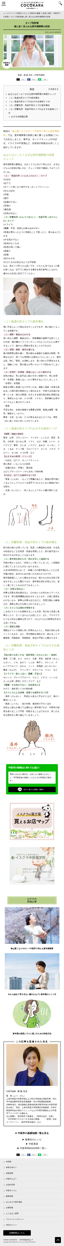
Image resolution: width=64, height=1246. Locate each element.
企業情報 (9, 1208)
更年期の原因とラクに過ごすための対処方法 (32, 1033)
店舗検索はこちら (17, 1233)
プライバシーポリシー (15, 1219)
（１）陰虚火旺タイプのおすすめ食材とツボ (29, 101)
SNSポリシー (11, 1225)
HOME (8, 1162)
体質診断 (9, 1173)
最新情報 (9, 1196)
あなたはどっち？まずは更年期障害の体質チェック (32, 94)
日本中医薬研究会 (25, 1240)
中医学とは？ (11, 1179)
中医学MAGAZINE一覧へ (33, 1148)
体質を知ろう (11, 1167)
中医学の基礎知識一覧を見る (33, 1133)
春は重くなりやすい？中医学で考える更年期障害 (32, 948)
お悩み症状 (10, 1185)
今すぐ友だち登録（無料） (34, 789)
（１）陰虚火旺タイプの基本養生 (23, 98)
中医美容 (33, 1144)
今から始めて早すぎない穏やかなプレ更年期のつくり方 (32, 994)
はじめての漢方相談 (14, 1202)
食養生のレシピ (33, 1139)
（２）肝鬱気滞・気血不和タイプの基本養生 (29, 105)
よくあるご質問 (12, 1213)
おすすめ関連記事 (19, 116)
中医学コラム (11, 1190)
